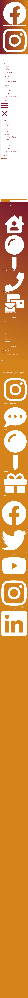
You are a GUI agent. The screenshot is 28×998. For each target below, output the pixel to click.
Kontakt (6, 100)
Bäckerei (8, 71)
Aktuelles (7, 76)
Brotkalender (10, 80)
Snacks (8, 92)
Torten (8, 95)
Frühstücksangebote (12, 96)
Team (7, 66)
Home (5, 61)
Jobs (7, 74)
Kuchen (8, 93)
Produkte (6, 85)
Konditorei (9, 72)
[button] (5, 109)
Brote (7, 89)
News (7, 83)
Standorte (7, 99)
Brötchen (8, 90)
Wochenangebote (11, 81)
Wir (5, 63)
